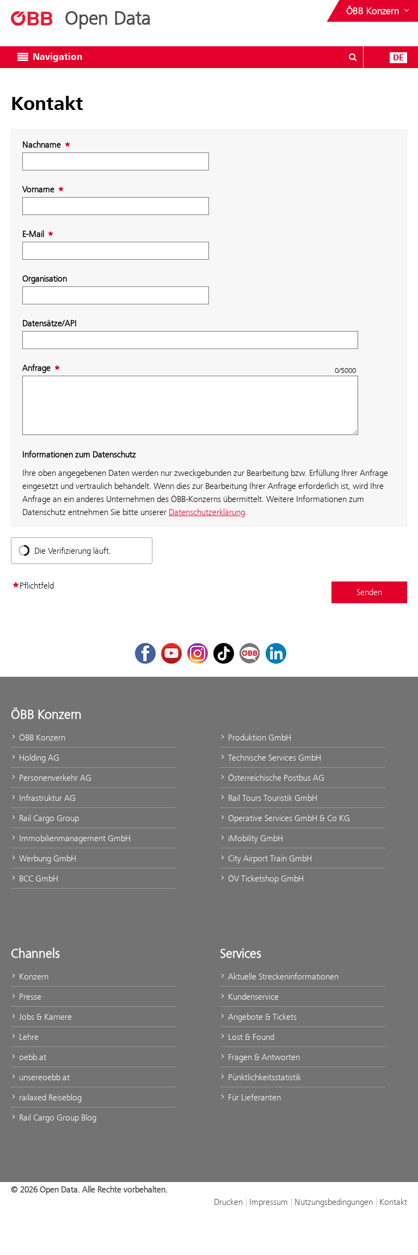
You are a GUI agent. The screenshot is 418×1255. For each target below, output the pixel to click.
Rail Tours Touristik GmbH (271, 798)
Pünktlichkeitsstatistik (263, 1077)
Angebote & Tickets (261, 1017)
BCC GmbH (37, 878)
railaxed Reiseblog (49, 1097)
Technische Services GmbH (273, 757)
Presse (29, 996)
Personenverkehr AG (54, 778)
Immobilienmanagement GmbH (74, 838)
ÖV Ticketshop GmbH (265, 878)
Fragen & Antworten (263, 1057)
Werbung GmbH (46, 858)
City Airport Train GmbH (269, 858)
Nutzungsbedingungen (333, 1202)
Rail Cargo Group (48, 818)
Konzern (32, 976)
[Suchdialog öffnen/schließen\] (353, 57)
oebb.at (31, 1057)
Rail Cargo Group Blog (56, 1117)
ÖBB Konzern (41, 737)
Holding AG (38, 757)
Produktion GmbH (258, 737)
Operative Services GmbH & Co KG (288, 818)
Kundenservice (252, 996)
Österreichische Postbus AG (275, 778)
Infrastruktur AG (46, 798)
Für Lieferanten (253, 1097)
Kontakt (393, 1202)
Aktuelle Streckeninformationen (282, 976)
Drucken (228, 1202)
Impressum (268, 1202)
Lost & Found (250, 1037)
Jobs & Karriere (44, 1017)
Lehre (28, 1037)
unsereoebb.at (43, 1077)
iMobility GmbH (254, 838)
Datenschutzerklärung (207, 512)
